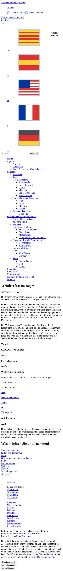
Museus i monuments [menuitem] (28, 229)
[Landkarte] (25, 12)
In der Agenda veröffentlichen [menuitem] (27, 169)
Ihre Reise (11, 513)
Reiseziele (11, 502)
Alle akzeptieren (9, 565)
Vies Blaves (12, 515)
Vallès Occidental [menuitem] (27, 193)
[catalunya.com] (9, 471)
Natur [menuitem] (15, 250)
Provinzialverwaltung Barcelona (16, 536)
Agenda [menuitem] (16, 164)
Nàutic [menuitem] (22, 266)
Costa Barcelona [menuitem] (20, 179)
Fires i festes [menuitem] (24, 232)
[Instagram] (12, 492)
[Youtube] (12, 497)
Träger (4, 402)
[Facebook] (12, 489)
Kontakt (11, 520)
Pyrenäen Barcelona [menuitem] (22, 211)
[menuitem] (10, 158)
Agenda (10, 507)
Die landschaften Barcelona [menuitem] (25, 198)
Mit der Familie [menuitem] (20, 221)
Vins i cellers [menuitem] (25, 245)
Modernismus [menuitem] (25, 235)
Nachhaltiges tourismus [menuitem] (23, 219)
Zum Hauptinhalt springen (13, 2)
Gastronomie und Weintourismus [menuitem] (28, 240)
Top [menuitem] (15, 177)
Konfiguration (7, 562)
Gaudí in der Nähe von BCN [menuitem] (32, 237)
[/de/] (12, 17)
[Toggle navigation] (2, 23)
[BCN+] (5, 468)
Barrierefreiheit (14, 523)
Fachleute (11, 510)
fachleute (5, 20)
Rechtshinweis (14, 526)
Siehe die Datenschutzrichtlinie (42, 557)
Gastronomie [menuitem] (25, 243)
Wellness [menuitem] (17, 224)
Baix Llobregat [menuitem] (26, 185)
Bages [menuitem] (21, 203)
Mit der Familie (14, 505)
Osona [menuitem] (22, 208)
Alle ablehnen (8, 568)
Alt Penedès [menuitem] (24, 182)
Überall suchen (54, 34)
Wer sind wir (13, 518)
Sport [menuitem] (15, 258)
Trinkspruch (6, 412)
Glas (3, 407)
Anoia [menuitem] (21, 200)
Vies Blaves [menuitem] (24, 253)
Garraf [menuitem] (22, 187)
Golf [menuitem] (21, 264)
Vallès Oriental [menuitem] (25, 195)
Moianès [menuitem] (23, 206)
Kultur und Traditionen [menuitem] (23, 227)
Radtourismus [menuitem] (25, 261)
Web (3, 392)
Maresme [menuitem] (23, 190)
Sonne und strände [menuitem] (21, 248)
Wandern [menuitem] (23, 256)
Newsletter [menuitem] (18, 166)
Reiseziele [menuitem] (17, 174)
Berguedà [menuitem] (23, 214)
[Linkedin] (12, 495)
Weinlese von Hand (10, 397)
